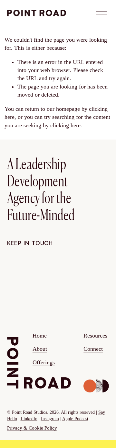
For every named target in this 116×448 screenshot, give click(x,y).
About (40, 349)
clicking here (65, 125)
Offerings (44, 362)
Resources (95, 335)
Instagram (50, 418)
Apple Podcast (75, 418)
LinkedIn (29, 418)
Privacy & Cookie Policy (32, 428)
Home (40, 335)
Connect (93, 349)
